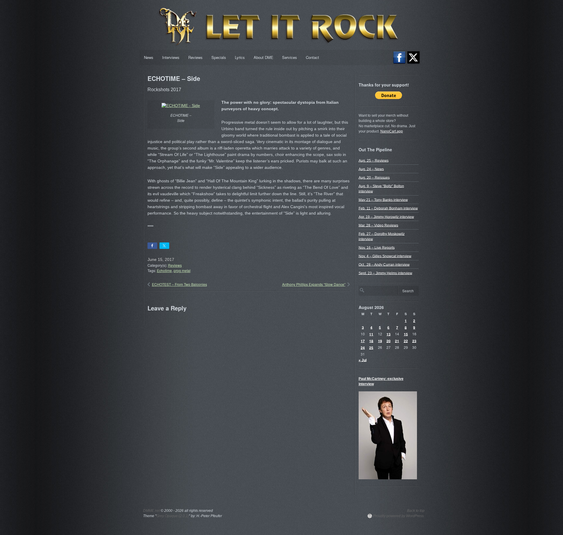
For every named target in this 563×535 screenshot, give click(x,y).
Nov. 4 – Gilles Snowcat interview (385, 256)
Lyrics (240, 57)
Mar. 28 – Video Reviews (378, 225)
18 (371, 340)
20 (388, 340)
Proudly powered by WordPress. (399, 516)
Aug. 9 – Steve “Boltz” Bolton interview (381, 188)
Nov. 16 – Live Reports (377, 247)
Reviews (195, 57)
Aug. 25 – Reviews (374, 160)
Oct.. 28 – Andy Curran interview (384, 264)
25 (371, 347)
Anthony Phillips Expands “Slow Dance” (313, 284)
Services (289, 57)
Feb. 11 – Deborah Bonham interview (388, 208)
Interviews (170, 57)
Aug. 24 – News (371, 169)
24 (363, 347)
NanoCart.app (391, 131)
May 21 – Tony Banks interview (383, 200)
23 (414, 340)
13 (388, 334)
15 (406, 334)
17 (363, 340)
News (148, 57)
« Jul (363, 360)
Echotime (164, 270)
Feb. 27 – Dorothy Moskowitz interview (382, 236)
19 (380, 340)
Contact (312, 57)
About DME (263, 57)
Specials (218, 57)
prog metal (182, 270)
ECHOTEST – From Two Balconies (179, 284)
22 (406, 340)
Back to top (416, 511)
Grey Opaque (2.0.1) (172, 516)
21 (397, 340)
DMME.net (151, 511)
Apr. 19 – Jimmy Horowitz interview (386, 217)
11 (371, 334)
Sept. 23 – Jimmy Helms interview (385, 273)
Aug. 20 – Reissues (374, 177)
